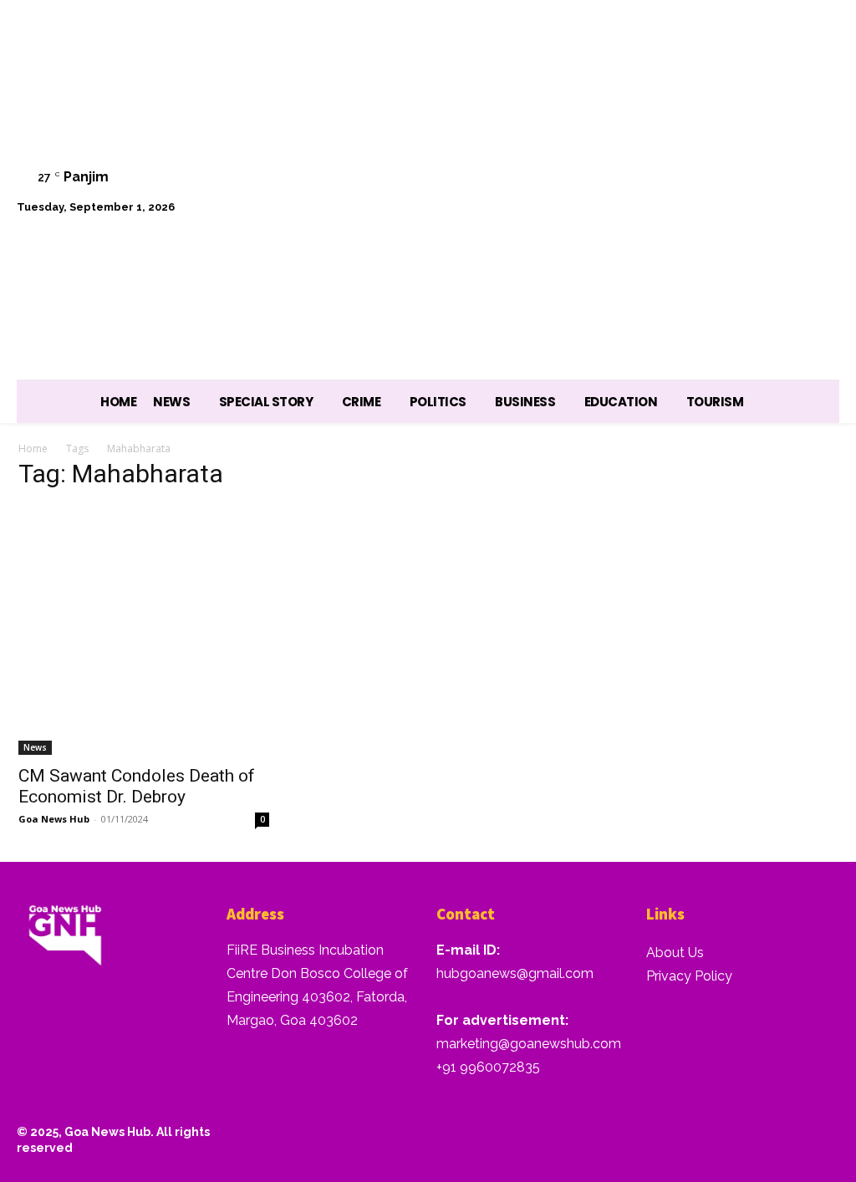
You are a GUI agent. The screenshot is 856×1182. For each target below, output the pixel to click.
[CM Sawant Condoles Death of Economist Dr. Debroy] (143, 630)
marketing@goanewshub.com (528, 1044)
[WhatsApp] (775, 172)
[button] (818, 215)
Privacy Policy (689, 976)
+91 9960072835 (488, 1067)
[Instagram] (648, 172)
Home (33, 448)
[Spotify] (691, 172)
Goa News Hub (53, 819)
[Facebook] (605, 172)
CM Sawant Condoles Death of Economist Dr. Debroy (136, 786)
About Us (675, 952)
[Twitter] (733, 172)
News (35, 747)
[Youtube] (818, 172)
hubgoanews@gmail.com (515, 973)
